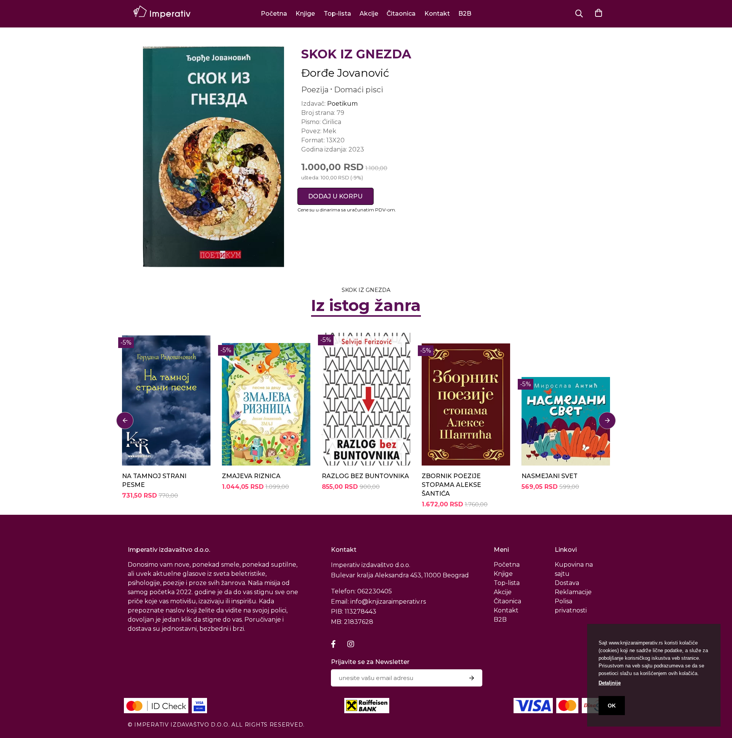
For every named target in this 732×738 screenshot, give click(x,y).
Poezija (315, 89)
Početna (274, 13)
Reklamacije (573, 592)
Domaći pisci (358, 89)
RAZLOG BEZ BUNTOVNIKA (365, 476)
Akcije (369, 13)
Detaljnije (610, 683)
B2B (464, 13)
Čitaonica (401, 13)
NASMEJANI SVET (550, 476)
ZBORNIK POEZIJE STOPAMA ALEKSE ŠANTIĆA (451, 484)
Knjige (305, 13)
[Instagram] (350, 644)
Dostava (567, 583)
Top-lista (337, 13)
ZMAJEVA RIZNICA (251, 476)
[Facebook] (333, 644)
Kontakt (437, 13)
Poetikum (342, 103)
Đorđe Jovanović (345, 72)
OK (612, 706)
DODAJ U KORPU (335, 196)
